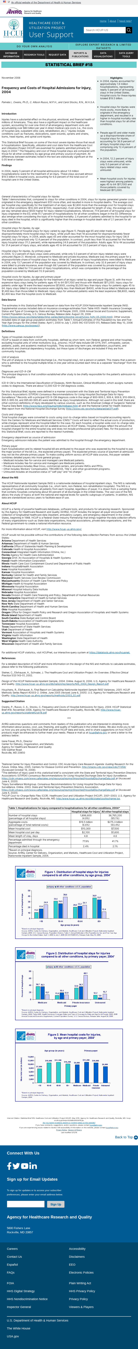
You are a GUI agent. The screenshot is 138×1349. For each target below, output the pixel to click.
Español (12, 1264)
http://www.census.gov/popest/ (21, 325)
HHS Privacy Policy (82, 1291)
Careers (12, 1248)
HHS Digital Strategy (21, 1291)
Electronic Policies (81, 1272)
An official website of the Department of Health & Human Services (46, 2)
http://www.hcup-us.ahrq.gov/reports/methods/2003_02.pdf (45, 695)
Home (103, 21)
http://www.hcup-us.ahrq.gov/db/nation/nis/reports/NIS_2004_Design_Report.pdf (62, 684)
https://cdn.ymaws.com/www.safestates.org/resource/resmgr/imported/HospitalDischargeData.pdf (59, 778)
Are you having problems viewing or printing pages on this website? (69, 1123)
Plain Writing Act (80, 1283)
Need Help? (125, 21)
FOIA (10, 1283)
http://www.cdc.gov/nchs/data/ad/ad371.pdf (92, 408)
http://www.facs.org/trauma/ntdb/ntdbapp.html (51, 405)
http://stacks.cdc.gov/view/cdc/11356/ (104, 767)
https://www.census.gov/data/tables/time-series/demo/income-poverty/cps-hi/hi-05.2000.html (57, 316)
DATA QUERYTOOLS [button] (126, 54)
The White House (18, 1328)
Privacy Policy (78, 1299)
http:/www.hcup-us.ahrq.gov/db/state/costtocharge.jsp (88, 798)
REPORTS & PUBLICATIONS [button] (80, 54)
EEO (72, 1264)
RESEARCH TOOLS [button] (34, 54)
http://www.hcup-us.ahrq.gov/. (64, 529)
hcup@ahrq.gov (98, 732)
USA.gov (13, 1336)
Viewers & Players (75, 1130)
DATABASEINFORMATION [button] (11, 54)
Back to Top (124, 1137)
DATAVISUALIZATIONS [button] (103, 54)
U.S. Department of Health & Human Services (37, 1320)
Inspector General (19, 1307)
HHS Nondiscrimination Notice (27, 1299)
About (113, 21)
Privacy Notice (61, 1130)
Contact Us (14, 1256)
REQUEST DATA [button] (57, 54)
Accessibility (77, 1248)
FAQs (10, 1272)
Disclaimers (77, 1256)
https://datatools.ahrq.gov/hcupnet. (109, 652)
